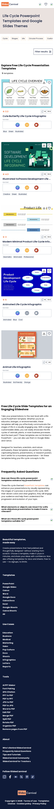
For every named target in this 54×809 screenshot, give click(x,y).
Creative (6, 194)
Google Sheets (10, 607)
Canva (6, 590)
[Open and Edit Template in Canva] (17, 125)
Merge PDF (8, 715)
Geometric (7, 257)
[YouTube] (16, 777)
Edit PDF (6, 712)
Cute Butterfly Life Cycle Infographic (24, 116)
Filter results (41, 51)
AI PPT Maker (9, 685)
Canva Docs (9, 600)
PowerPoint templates (34, 485)
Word (5, 593)
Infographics (9, 660)
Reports (7, 666)
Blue (5, 131)
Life (23, 38)
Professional (29, 257)
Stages (15, 38)
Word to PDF (9, 709)
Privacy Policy (39, 803)
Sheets (6, 656)
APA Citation (9, 692)
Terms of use (30, 801)
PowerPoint (8, 583)
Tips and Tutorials (12, 754)
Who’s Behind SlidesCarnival (17, 748)
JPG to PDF (8, 702)
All (4, 614)
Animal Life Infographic (17, 367)
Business (7, 636)
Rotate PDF (8, 722)
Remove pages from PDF (15, 729)
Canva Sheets (10, 610)
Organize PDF (9, 726)
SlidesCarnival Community (16, 758)
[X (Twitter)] (21, 777)
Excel (5, 604)
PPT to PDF (8, 695)
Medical (6, 639)
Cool (20, 320)
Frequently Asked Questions (17, 751)
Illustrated (19, 131)
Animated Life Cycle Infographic (22, 304)
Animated (7, 320)
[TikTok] (32, 777)
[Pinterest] (27, 777)
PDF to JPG (8, 705)
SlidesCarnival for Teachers (17, 761)
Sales (5, 646)
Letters (6, 663)
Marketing (8, 643)
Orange (27, 382)
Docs (5, 653)
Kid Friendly (17, 382)
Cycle (5, 38)
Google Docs (9, 597)
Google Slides (9, 587)
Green (11, 131)
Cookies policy (24, 803)
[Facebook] (10, 777)
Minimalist (18, 257)
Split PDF (7, 719)
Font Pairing (9, 688)
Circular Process (36, 38)
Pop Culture (9, 649)
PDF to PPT (8, 698)
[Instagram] (4, 777)
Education (8, 632)
